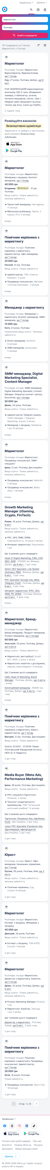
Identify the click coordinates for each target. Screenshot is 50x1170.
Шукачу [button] (9, 1156)
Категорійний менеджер (17, 687)
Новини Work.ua (22, 1145)
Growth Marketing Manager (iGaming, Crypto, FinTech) (20, 511)
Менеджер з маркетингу (24, 307)
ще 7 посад (11, 76)
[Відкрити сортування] (39, 45)
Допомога (7, 1148)
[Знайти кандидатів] (31, 9)
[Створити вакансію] (38, 9)
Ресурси (38, 1145)
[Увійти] (45, 9)
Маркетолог (14, 63)
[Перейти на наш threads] (12, 1126)
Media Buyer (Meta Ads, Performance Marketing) (24, 777)
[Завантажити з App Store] (11, 1133)
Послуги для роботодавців (16, 1141)
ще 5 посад (11, 981)
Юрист (10, 855)
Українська (7, 1119)
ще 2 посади (32, 635)
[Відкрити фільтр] (45, 45)
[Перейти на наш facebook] (4, 1126)
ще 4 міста (10, 646)
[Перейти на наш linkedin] (26, 1126)
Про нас (37, 1141)
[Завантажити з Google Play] (32, 1133)
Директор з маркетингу (17, 1022)
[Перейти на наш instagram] (19, 1126)
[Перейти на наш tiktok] (34, 1126)
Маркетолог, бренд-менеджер (21, 621)
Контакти (7, 1145)
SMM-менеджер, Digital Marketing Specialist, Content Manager (24, 378)
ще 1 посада (23, 397)
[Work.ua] (4, 9)
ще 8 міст (18, 564)
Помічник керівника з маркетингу (22, 239)
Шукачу (41, 2)
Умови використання (26, 1148)
